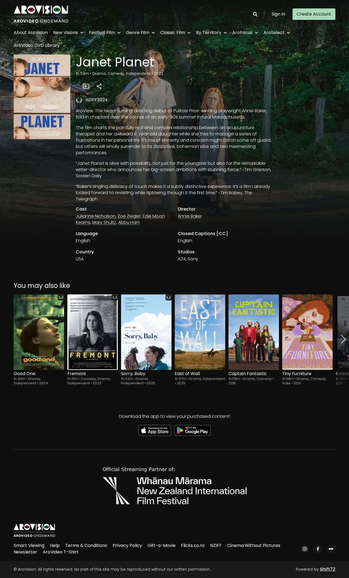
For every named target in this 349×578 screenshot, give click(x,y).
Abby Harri (129, 222)
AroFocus (242, 32)
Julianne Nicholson (96, 216)
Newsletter (25, 552)
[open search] (256, 14)
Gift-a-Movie (162, 545)
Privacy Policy (127, 545)
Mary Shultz (104, 222)
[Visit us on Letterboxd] (331, 548)
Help (55, 545)
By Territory (208, 32)
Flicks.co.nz (193, 545)
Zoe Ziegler (129, 216)
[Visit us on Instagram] (304, 548)
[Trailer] (86, 86)
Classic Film (172, 32)
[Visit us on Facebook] (318, 548)
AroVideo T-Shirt (61, 552)
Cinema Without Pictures (253, 545)
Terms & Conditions (86, 545)
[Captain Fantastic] (253, 332)
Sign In (278, 14)
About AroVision (31, 32)
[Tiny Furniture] (307, 332)
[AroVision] (34, 530)
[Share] (99, 86)
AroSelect (274, 32)
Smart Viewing (29, 545)
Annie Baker (190, 216)
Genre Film (137, 32)
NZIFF (216, 545)
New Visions (65, 32)
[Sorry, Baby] (146, 332)
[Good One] (39, 332)
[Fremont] (92, 332)
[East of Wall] (200, 332)
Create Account (314, 14)
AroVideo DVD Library (37, 45)
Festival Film (102, 32)
